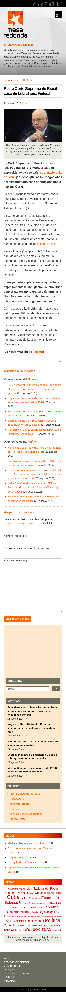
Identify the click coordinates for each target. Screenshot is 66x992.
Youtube (38, 4)
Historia (34, 912)
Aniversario (13, 889)
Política (27, 80)
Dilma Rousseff (47, 243)
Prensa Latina (18, 818)
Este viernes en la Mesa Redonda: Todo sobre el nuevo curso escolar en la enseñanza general (34, 389)
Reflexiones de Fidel (17, 962)
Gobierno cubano (18, 912)
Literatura (10, 916)
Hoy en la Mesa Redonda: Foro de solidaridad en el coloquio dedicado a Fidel (31, 728)
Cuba (13, 897)
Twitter (53, 4)
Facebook (45, 4)
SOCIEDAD (42, 930)
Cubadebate (17, 798)
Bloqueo (29, 893)
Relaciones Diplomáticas (27, 926)
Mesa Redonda (16, 25)
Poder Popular (34, 921)
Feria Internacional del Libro (43, 903)
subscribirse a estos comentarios (23, 523)
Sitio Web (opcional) (15, 560)
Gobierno (51, 907)
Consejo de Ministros (48, 892)
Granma (14, 808)
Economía (50, 897)
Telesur (38, 351)
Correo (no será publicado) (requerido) (26, 548)
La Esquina (10, 969)
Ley (56, 912)
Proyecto (9, 925)
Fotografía (36, 907)
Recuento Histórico (16, 973)
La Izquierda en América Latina (26, 862)
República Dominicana (50, 925)
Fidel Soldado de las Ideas (25, 793)
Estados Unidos (17, 902)
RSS (61, 4)
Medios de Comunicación (28, 916)
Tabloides (10, 980)
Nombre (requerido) (15, 535)
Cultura (26, 898)
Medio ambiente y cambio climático (28, 843)
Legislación (46, 912)
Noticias (17, 80)
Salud (7, 930)
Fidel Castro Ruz (22, 908)
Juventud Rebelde (20, 803)
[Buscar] (56, 688)
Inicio (7, 80)
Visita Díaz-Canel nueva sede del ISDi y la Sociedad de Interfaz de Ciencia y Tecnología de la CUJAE (34, 487)
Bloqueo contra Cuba (20, 857)
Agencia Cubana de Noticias (26, 813)
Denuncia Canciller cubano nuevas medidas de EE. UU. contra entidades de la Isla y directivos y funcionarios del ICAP (35, 474)
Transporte (57, 930)
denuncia (36, 898)
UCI (28, 990)
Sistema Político (21, 929)
